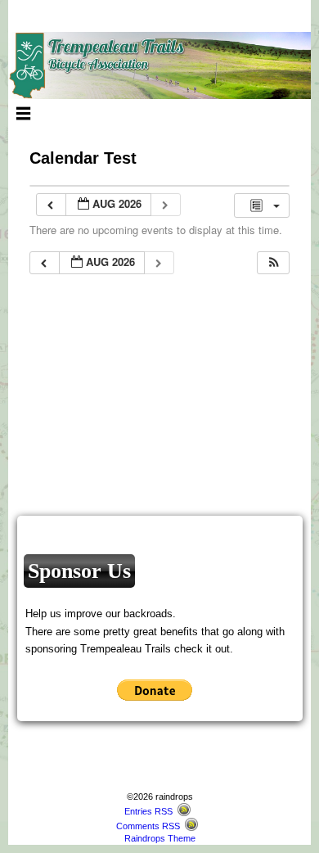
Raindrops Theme (159, 838)
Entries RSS (148, 811)
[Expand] (23, 113)
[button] (274, 263)
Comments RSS (148, 826)
